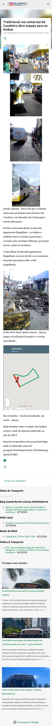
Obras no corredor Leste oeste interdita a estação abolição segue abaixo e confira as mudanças (26, 509)
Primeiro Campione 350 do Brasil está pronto (27, 523)
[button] (4, 38)
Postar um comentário (15, 481)
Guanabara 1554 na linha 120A (20, 536)
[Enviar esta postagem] (4, 461)
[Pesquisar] (48, 4)
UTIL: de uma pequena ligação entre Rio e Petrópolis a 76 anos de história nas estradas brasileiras (27, 550)
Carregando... (6, 496)
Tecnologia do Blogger (27, 722)
